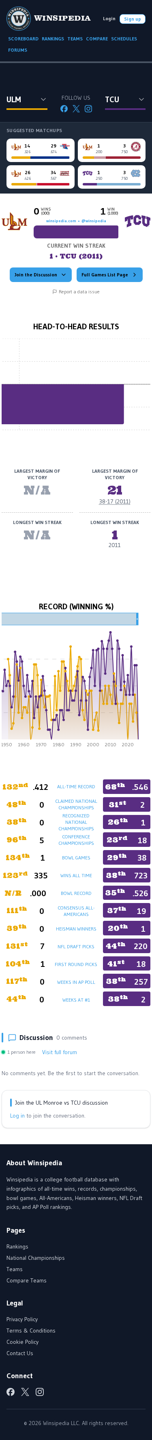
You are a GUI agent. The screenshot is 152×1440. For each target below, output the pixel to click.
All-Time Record (76, 786)
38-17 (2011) (115, 501)
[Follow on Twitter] (76, 108)
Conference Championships (76, 840)
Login (109, 18)
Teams (14, 1269)
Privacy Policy (22, 1319)
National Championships (35, 1257)
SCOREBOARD (23, 39)
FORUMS (17, 50)
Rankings (17, 1246)
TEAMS (75, 39)
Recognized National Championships (76, 822)
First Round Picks (76, 964)
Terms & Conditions (31, 1330)
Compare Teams (26, 1280)
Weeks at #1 (76, 1000)
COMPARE (97, 39)
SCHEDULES (124, 39)
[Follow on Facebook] (64, 108)
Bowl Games (76, 858)
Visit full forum (59, 1052)
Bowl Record (76, 893)
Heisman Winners (76, 929)
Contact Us (19, 1353)
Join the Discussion (36, 275)
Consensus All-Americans (76, 911)
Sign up (132, 19)
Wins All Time (76, 875)
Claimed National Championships (76, 804)
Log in (17, 1115)
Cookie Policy (22, 1341)
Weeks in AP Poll (76, 982)
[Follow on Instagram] (88, 108)
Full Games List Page (104, 275)
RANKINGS (53, 39)
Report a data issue (79, 291)
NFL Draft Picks (76, 946)
